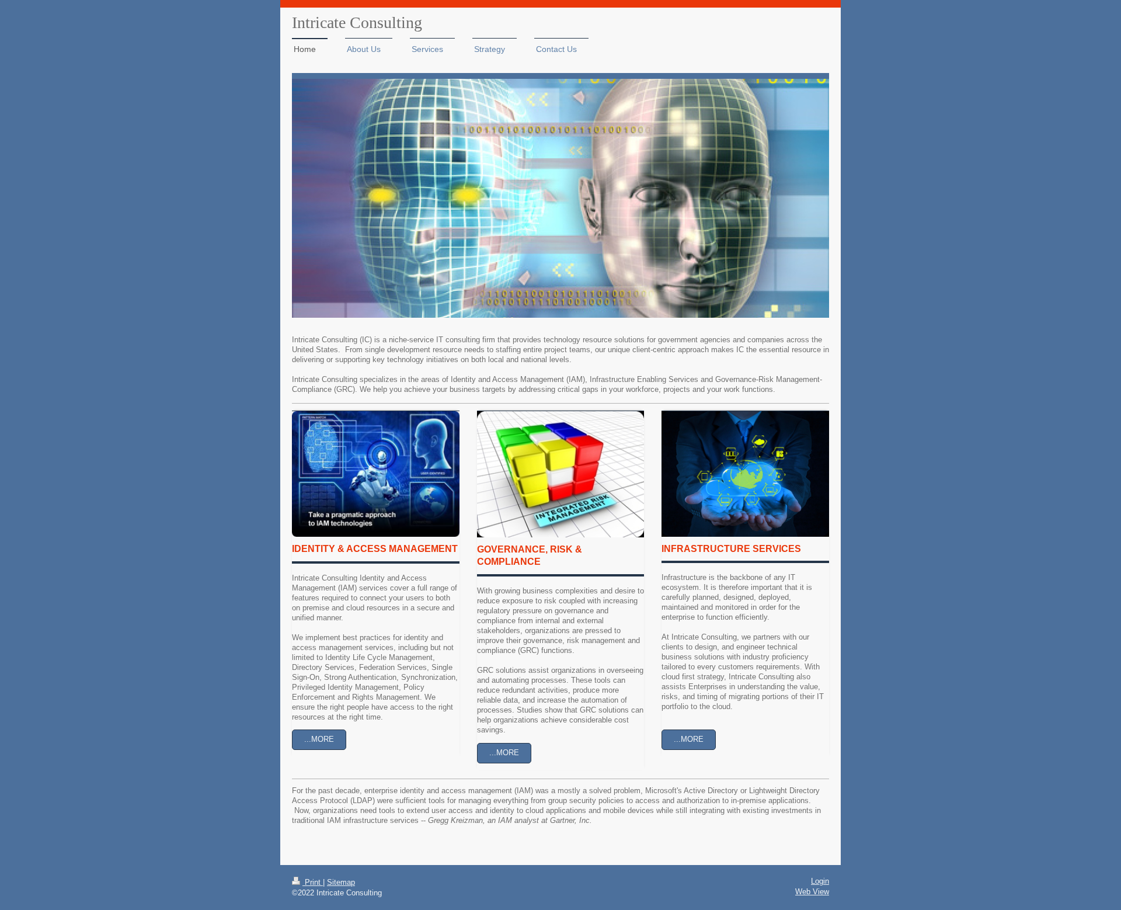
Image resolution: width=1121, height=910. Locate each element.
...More (319, 739)
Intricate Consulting (357, 22)
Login (820, 881)
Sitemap (341, 882)
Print (312, 882)
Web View (812, 892)
